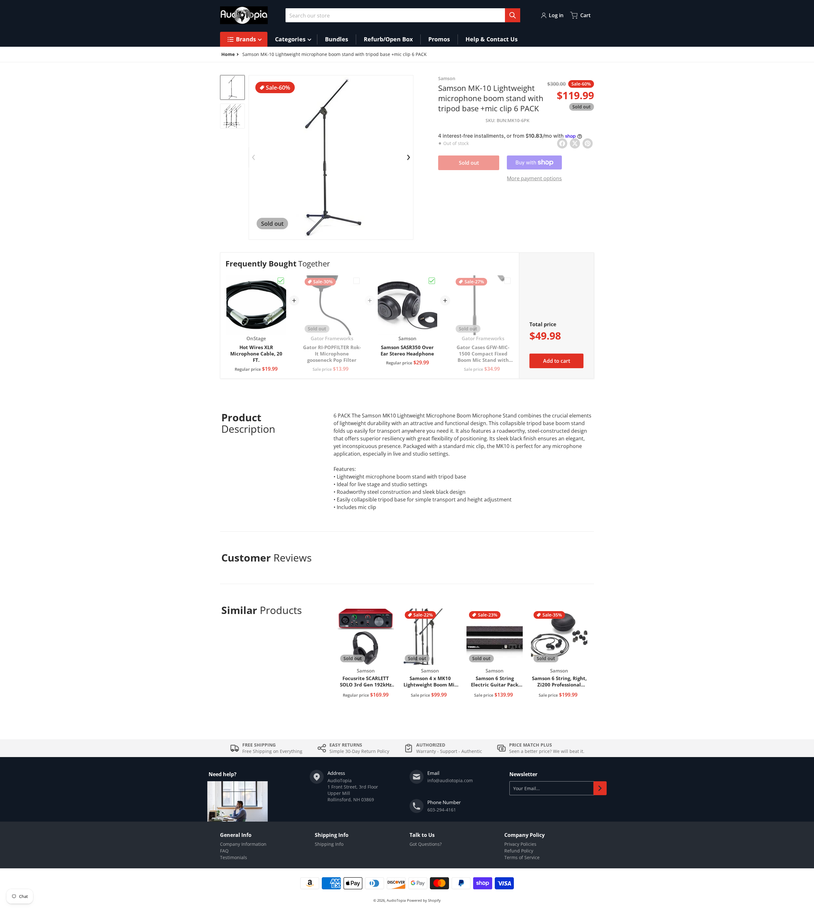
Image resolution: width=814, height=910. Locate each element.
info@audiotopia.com (450, 780)
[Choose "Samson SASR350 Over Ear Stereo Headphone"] (432, 281)
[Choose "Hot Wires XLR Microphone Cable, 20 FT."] (281, 281)
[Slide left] (253, 157)
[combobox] (403, 15)
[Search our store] (512, 15)
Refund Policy (518, 851)
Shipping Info (329, 844)
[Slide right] (408, 157)
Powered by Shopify (424, 900)
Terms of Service (522, 857)
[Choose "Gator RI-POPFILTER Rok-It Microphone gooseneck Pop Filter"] (356, 281)
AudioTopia (396, 900)
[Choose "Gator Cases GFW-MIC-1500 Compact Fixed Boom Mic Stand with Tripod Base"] (507, 281)
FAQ (224, 851)
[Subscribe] (600, 788)
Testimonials (233, 857)
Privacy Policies (520, 844)
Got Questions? (426, 844)
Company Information (243, 844)
